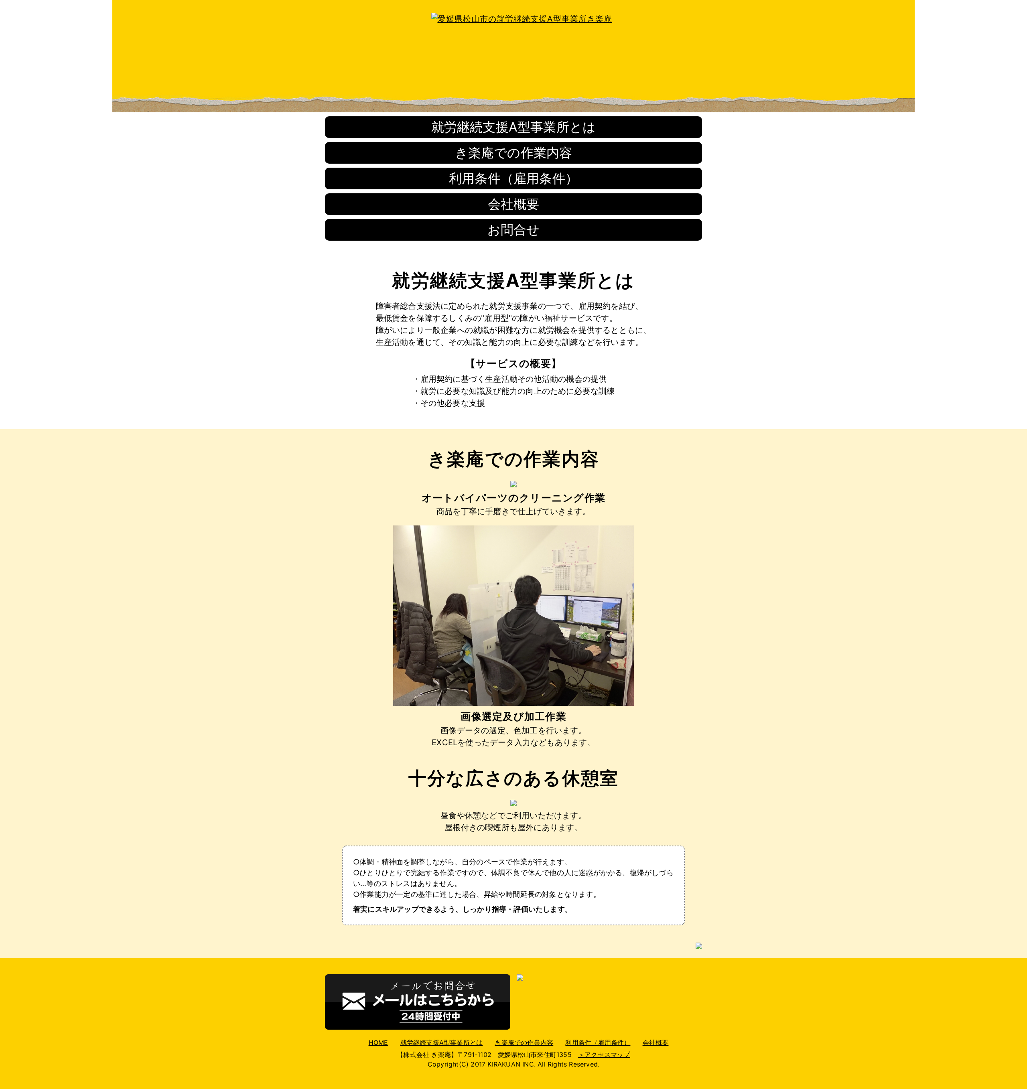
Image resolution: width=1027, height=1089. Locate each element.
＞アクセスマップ (604, 1054)
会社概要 (514, 204)
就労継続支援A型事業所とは (513, 127)
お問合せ (513, 229)
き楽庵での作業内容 (513, 152)
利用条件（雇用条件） (513, 178)
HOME (378, 1042)
